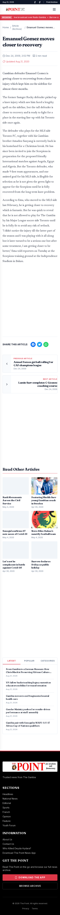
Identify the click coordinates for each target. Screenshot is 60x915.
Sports (6, 807)
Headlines (8, 794)
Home (6, 27)
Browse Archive (30, 886)
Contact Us (8, 844)
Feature (7, 821)
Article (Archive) (17, 27)
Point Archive (51, 2)
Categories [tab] (48, 661)
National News (10, 798)
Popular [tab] (29, 661)
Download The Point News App (19, 853)
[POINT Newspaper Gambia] (35, 2)
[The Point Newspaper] (40, 2)
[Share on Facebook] (33, 344)
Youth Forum (9, 825)
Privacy (25, 908)
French (6, 812)
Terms (35, 908)
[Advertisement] (30, 302)
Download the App (32, 877)
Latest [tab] (11, 661)
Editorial (7, 803)
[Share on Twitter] (39, 344)
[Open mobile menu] (54, 9)
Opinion (7, 816)
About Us (7, 839)
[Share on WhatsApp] (45, 344)
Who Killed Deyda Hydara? (17, 848)
